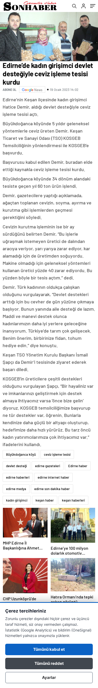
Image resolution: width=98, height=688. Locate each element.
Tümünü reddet (49, 663)
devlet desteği (16, 466)
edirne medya (16, 489)
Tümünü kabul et (49, 649)
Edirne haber (77, 466)
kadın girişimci (16, 500)
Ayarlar (49, 677)
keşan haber (45, 500)
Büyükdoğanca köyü (21, 454)
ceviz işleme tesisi (57, 454)
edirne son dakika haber (52, 489)
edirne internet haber (53, 477)
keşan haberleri (73, 500)
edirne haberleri (18, 477)
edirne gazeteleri (47, 466)
